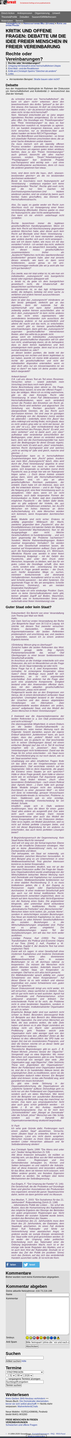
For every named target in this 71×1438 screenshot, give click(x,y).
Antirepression (24, 13)
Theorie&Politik (9, 17)
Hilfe (24, 1361)
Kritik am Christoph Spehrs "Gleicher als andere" (32, 71)
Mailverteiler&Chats (28, 1406)
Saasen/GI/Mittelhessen (44, 17)
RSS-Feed (60, 1434)
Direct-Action (8, 13)
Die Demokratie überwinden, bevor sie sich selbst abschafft (27, 1402)
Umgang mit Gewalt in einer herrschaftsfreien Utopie (34, 66)
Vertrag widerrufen (36, 1436)
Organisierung (42, 13)
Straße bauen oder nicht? (47, 79)
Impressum (44, 1434)
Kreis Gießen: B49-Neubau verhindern (25, 1398)
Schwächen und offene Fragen (21, 1425)
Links (11, 73)
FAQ (53, 1434)
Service (19, 20)
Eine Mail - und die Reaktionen (23, 68)
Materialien (7, 20)
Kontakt (35, 1434)
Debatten (24, 17)
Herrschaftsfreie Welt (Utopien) (38, 23)
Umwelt (56, 13)
